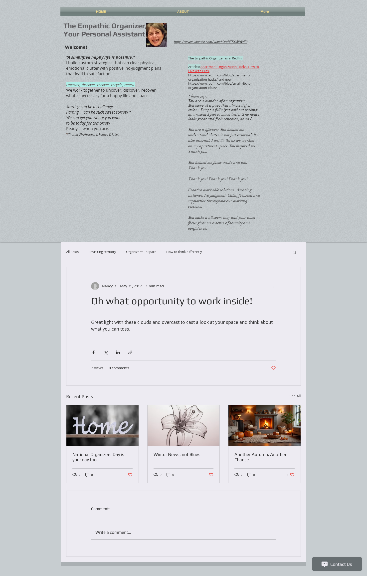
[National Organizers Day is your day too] (102, 425)
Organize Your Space (141, 252)
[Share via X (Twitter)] (105, 352)
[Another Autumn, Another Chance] (264, 425)
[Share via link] (130, 352)
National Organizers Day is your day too (98, 457)
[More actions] (273, 286)
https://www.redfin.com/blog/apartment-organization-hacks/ (219, 77)
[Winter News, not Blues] (184, 425)
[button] (294, 252)
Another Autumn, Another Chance (260, 457)
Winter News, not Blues (177, 454)
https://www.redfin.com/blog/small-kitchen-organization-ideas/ (220, 85)
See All (295, 395)
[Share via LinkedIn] (118, 352)
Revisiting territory (102, 252)
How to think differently (184, 252)
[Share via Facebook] (93, 352)
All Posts (72, 252)
